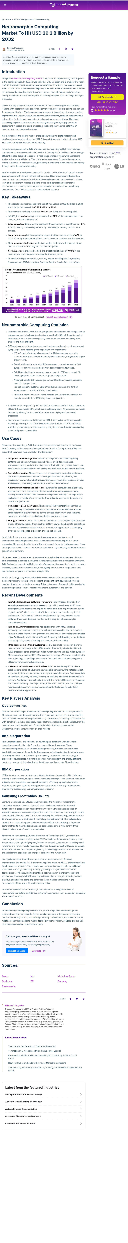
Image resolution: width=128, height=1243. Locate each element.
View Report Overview (107, 101)
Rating (107, 129)
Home (8, 19)
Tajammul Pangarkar (15, 48)
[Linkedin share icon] (66, 49)
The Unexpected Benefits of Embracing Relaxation (32, 1046)
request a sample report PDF (59, 317)
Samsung (62, 981)
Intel (32, 976)
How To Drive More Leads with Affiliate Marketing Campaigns (37, 1063)
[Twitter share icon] (72, 49)
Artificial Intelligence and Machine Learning (31, 19)
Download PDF (39, 951)
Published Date (111, 123)
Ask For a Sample (105, 97)
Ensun (5, 976)
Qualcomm (7, 981)
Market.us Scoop (66, 976)
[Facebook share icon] (59, 49)
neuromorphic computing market (27, 78)
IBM (32, 981)
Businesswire (9, 986)
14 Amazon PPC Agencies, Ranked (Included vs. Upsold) (34, 1051)
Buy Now (107, 142)
